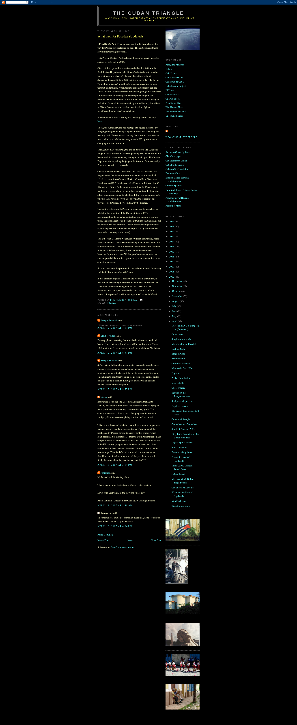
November (177, 286)
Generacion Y (172, 94)
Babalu (169, 68)
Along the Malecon (175, 64)
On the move (178, 334)
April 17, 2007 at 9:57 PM (114, 389)
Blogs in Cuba (178, 353)
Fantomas (105, 472)
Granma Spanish (174, 185)
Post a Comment (105, 534)
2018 (172, 226)
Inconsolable (178, 382)
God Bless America (181, 363)
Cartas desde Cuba (174, 77)
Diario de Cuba (173, 173)
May (174, 316)
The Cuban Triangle (148, 13)
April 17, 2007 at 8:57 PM (114, 352)
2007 (172, 276)
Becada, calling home (182, 452)
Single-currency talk (181, 339)
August (176, 301)
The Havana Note (174, 107)
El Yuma (170, 90)
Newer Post (103, 540)
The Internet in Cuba (176, 111)
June (174, 311)
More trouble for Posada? (184, 343)
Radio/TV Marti (173, 205)
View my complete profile (181, 137)
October (176, 291)
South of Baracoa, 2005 (183, 429)
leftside (104, 397)
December (177, 281)
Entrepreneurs (178, 358)
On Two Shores (173, 98)
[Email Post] (141, 300)
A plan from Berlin (181, 377)
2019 (172, 221)
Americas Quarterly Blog (178, 152)
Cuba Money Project (176, 85)
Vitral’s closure (179, 500)
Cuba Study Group (175, 164)
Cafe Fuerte (171, 73)
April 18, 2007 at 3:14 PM (114, 464)
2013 (172, 246)
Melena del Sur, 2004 (182, 368)
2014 (172, 241)
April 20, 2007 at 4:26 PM (114, 526)
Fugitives (176, 373)
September (177, 296)
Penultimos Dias (173, 103)
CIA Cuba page (173, 156)
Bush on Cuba (178, 348)
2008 (172, 271)
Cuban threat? (178, 474)
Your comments (179, 447)
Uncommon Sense (174, 115)
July (174, 306)
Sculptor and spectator (182, 401)
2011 (172, 256)
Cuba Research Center (176, 160)
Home (130, 540)
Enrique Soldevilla (110, 320)
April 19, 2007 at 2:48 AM (115, 505)
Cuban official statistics (177, 169)
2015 (172, 236)
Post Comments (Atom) (122, 547)
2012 (172, 251)
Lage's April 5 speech (182, 442)
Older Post (156, 540)
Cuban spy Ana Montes (183, 487)
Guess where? (178, 387)
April (175, 321)
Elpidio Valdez (108, 335)
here (99, 121)
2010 (172, 261)
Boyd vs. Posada (180, 405)
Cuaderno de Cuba (175, 81)
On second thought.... (182, 419)
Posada (111, 303)
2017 (172, 231)
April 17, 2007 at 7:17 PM (114, 327)
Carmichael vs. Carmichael (185, 424)
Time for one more (181, 505)
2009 (172, 266)
